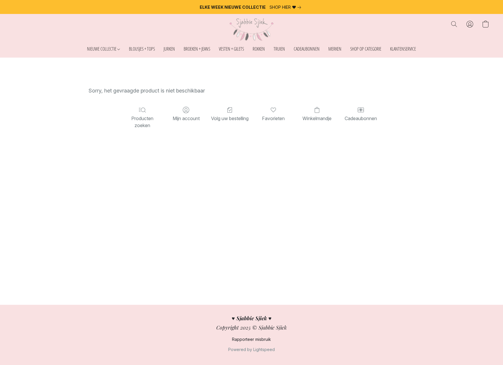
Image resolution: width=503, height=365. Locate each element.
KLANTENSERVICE (403, 49)
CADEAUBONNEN (307, 49)
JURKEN (169, 49)
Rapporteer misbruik (251, 339)
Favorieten (273, 118)
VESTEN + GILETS (231, 49)
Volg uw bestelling (230, 118)
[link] (286, 7)
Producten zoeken (142, 121)
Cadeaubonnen (361, 118)
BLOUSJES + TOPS (142, 49)
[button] (251, 30)
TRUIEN (279, 49)
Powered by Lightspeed (251, 349)
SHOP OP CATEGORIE (365, 49)
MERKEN (334, 49)
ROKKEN (259, 49)
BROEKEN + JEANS (197, 49)
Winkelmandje (317, 118)
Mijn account (186, 118)
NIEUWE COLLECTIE (102, 49)
